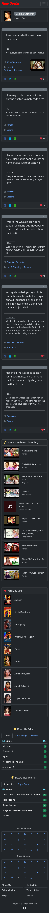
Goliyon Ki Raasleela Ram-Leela (17, 810)
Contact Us (32, 885)
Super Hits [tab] (9, 784)
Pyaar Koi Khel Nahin (16, 262)
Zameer (10, 191)
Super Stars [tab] (23, 784)
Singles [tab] (34, 735)
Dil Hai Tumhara (14, 62)
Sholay (6, 815)
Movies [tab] (7, 735)
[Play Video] (37, 64)
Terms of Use (33, 890)
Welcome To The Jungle (13, 761)
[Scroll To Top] (24, 908)
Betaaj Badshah (10, 805)
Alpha (5, 756)
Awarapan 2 (8, 767)
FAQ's (4, 895)
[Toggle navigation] (43, 3)
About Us (6, 885)
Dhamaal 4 (8, 751)
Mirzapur (7, 746)
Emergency (11, 416)
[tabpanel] (24, 754)
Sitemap (30, 895)
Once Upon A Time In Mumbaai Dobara (21, 794)
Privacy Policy (8, 890)
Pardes (10, 124)
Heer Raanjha (9, 799)
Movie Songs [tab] (21, 735)
